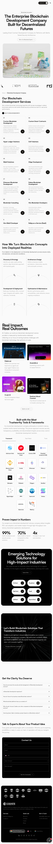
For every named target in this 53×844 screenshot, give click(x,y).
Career (24, 820)
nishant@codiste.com (44, 816)
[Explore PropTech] (38, 583)
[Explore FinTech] (22, 583)
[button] (6, 755)
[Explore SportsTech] (38, 599)
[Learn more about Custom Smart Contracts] (48, 131)
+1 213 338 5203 (43, 818)
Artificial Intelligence (8, 816)
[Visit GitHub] (21, 835)
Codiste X (5, 818)
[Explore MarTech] (22, 591)
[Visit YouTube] (31, 835)
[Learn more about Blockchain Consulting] (22, 213)
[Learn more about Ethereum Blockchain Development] (22, 193)
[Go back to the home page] (2, 3)
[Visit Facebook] (26, 835)
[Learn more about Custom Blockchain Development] (22, 131)
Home (3, 93)
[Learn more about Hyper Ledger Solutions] (22, 152)
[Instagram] (24, 835)
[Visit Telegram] (34, 835)
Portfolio (25, 818)
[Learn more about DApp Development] (48, 172)
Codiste (30, 839)
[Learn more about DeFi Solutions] (48, 150)
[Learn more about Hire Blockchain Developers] (48, 213)
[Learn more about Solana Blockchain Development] (48, 191)
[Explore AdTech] (22, 599)
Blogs (24, 823)
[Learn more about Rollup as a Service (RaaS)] (48, 232)
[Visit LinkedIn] (19, 835)
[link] (19, 583)
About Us (25, 816)
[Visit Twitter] (29, 835)
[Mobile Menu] (50, 3)
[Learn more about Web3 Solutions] (22, 170)
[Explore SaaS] (38, 591)
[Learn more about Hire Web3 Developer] (22, 232)
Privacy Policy (34, 839)
